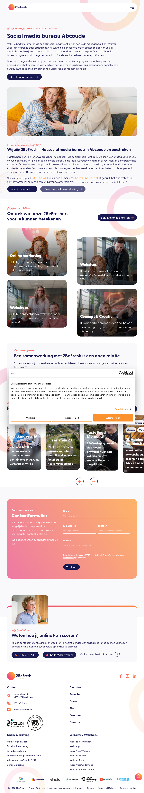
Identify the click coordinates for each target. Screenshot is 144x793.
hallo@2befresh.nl (86, 178)
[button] (80, 481)
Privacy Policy (108, 555)
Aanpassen (70, 417)
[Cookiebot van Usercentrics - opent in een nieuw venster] (121, 373)
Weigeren (31, 417)
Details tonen (121, 408)
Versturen (71, 567)
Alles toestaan (113, 417)
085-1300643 (40, 178)
